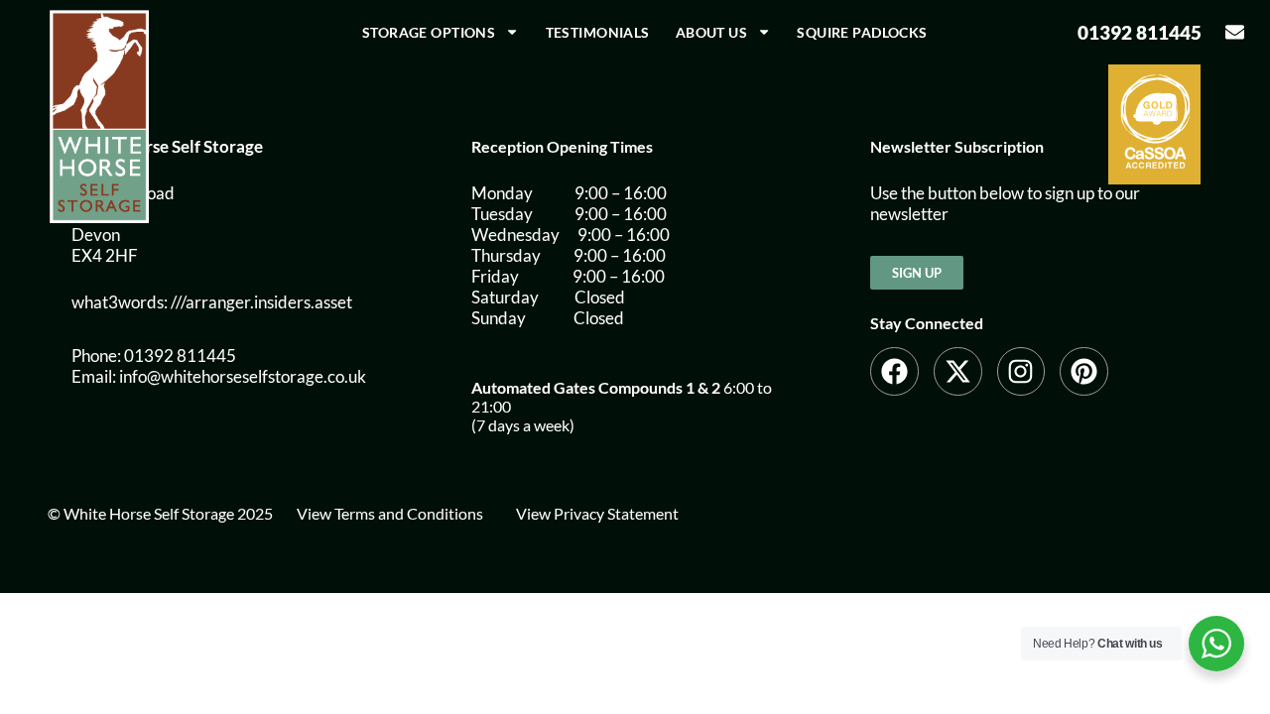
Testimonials (598, 32)
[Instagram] (1021, 371)
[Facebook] (894, 371)
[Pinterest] (1084, 371)
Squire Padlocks (862, 32)
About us (711, 32)
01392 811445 (1140, 32)
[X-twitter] (958, 371)
